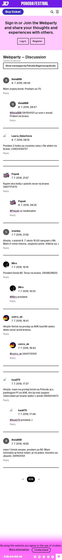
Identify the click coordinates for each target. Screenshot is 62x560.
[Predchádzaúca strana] (23, 479)
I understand (41, 550)
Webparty (12, 57)
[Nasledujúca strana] (38, 479)
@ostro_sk (16, 353)
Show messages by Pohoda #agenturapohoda (31, 66)
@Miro (13, 296)
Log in (23, 41)
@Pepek (14, 210)
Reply (6, 93)
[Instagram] (43, 556)
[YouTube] (39, 556)
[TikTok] (52, 556)
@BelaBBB (16, 112)
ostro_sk (17, 316)
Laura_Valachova (22, 136)
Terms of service (12, 61)
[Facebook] (35, 556)
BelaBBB (17, 79)
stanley (16, 231)
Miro (14, 263)
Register (37, 41)
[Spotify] (48, 556)
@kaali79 (15, 420)
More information (19, 549)
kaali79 (16, 379)
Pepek (15, 174)
